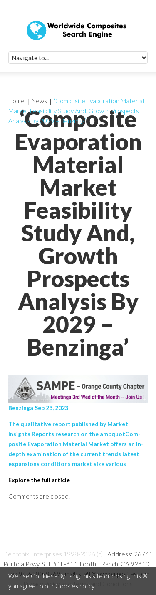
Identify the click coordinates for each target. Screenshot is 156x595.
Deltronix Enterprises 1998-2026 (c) (53, 554)
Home (16, 101)
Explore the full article (39, 479)
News (39, 101)
